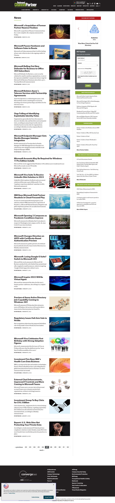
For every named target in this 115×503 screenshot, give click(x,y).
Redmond (75, 481)
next (97, 28)
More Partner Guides (82, 150)
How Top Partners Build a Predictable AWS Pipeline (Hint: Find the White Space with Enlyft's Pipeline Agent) (87, 164)
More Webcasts (81, 179)
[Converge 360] (28, 475)
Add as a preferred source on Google (80, 3)
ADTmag (74, 469)
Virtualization (90, 9)
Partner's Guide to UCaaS (83, 136)
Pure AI (49, 481)
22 (26, 447)
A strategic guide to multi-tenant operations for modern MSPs (88, 198)
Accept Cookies (48, 497)
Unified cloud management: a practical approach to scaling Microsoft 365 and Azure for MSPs (86, 204)
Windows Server (80, 9)
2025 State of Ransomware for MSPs (86, 189)
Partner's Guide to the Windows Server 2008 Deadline (88, 128)
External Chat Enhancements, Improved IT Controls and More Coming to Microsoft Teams (29, 382)
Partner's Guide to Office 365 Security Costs (88, 133)
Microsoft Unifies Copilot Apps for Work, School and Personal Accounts (87, 97)
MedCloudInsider (52, 478)
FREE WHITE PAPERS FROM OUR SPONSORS (88, 184)
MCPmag (75, 476)
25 (39, 447)
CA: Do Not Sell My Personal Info (82, 499)
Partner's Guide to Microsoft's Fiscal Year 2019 (87, 145)
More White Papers (82, 209)
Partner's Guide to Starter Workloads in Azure (86, 140)
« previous (19, 447)
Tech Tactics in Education (79, 485)
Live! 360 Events (52, 476)
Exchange (53, 9)
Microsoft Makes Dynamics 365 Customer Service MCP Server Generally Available (87, 117)
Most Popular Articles (88, 92)
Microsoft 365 (45, 9)
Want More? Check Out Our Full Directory (88, 44)
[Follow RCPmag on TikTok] (92, 4)
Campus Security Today (79, 472)
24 (34, 447)
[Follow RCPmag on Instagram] (94, 4)
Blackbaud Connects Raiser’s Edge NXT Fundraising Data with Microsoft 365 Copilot (88, 112)
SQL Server (70, 9)
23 (30, 447)
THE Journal (75, 487)
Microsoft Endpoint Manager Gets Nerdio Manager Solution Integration (30, 138)
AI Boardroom (51, 469)
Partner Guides (88, 123)
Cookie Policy (63, 499)
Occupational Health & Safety (81, 478)
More (97, 6)
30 (60, 447)
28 (51, 447)
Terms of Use (72, 499)
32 (68, 447)
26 (43, 447)
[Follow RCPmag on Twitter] (90, 3)
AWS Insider (51, 472)
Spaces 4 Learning (77, 483)
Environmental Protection (79, 474)
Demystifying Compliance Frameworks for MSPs (87, 193)
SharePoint (62, 9)
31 (64, 447)
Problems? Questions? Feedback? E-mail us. (63, 500)
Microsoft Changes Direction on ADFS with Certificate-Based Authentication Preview (29, 238)
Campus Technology (53, 474)
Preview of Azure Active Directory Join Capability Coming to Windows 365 (30, 300)
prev (78, 28)
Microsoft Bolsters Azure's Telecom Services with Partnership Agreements (30, 93)
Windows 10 (36, 9)
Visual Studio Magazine (79, 490)
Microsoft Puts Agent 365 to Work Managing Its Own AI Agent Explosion (88, 102)
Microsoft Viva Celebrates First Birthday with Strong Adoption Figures (29, 341)
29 (55, 447)
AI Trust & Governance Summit (84, 159)
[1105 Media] (26, 480)
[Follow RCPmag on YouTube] (97, 3)
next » (42, 450)
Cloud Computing (25, 9)
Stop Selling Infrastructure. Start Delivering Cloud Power (87, 170)
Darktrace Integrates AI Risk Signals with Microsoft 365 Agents (87, 107)
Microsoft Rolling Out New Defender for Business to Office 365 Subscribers (29, 68)
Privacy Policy (88, 68)
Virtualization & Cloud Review (56, 490)
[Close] (53, 484)
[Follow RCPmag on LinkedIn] (88, 4)
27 (47, 447)
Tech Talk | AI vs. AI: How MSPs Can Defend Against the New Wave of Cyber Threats (87, 175)
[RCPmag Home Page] (25, 4)
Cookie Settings (35, 497)
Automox (88, 38)
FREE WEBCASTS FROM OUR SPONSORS (88, 155)
